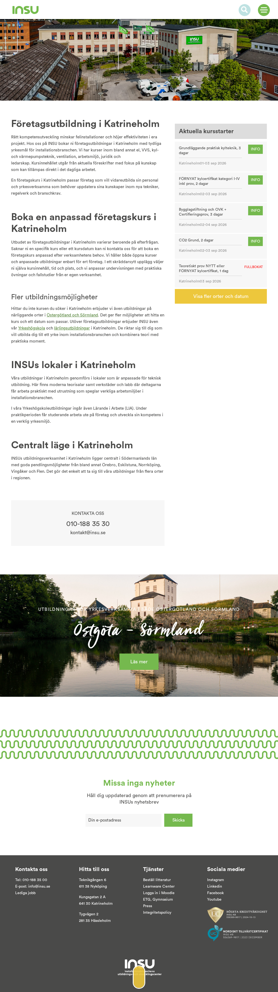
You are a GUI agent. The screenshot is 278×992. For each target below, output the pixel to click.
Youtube (214, 899)
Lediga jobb (25, 893)
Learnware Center (159, 886)
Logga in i (151, 893)
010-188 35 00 (35, 880)
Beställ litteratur (157, 880)
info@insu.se (39, 886)
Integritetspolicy (157, 913)
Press (147, 906)
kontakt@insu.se (88, 532)
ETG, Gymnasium (158, 899)
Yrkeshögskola (31, 328)
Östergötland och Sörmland (72, 315)
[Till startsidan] (25, 10)
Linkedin (214, 886)
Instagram (215, 880)
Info (255, 149)
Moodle (167, 893)
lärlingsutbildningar (72, 328)
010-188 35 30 (88, 523)
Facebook (215, 893)
